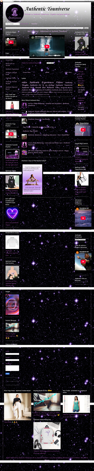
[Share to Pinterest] (53, 63)
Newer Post (26, 72)
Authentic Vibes (53, 88)
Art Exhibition (47, 90)
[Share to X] (50, 63)
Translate (34, 24)
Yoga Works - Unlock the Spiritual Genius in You (38, 127)
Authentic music (31, 92)
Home (47, 72)
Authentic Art (35, 85)
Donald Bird (40, 88)
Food (64, 92)
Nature (23, 94)
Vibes (48, 94)
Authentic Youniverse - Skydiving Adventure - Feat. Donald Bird (48, 135)
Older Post (68, 72)
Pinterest (24, 92)
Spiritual (27, 94)
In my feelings (48, 85)
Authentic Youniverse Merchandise (39, 119)
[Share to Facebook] (51, 63)
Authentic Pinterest (28, 90)
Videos (59, 82)
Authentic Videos (11, 78)
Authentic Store (57, 90)
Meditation (38, 90)
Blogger (46, 460)
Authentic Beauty (66, 88)
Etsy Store (40, 92)
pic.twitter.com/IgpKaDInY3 (81, 90)
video (24, 82)
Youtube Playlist (48, 92)
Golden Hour (69, 92)
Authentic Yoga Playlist (30, 131)
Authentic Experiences (41, 82)
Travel (44, 94)
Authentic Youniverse (47, 9)
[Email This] (47, 63)
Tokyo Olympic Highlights (36, 94)
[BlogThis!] (48, 63)
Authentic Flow (28, 88)
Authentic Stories (67, 90)
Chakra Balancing (57, 92)
